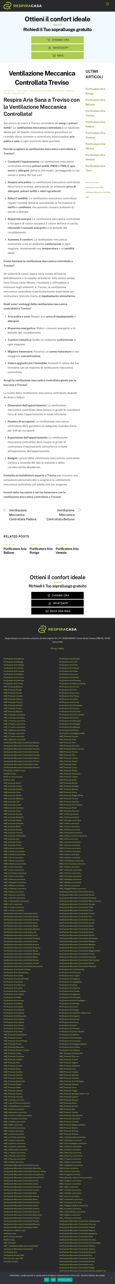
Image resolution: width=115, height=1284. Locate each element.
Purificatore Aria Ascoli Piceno (16, 979)
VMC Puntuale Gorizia (68, 783)
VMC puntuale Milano (12, 820)
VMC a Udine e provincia (69, 854)
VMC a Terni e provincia (69, 814)
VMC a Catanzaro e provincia (71, 1199)
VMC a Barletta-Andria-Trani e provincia (75, 1178)
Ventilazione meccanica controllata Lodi (20, 932)
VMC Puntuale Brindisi (68, 1106)
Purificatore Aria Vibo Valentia (71, 1032)
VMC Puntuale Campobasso (15, 1035)
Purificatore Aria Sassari (69, 1019)
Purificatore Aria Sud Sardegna (72, 1000)
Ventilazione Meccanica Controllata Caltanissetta (79, 1221)
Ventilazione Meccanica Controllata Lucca (76, 892)
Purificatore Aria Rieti (12, 997)
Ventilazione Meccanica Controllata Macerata (22, 1168)
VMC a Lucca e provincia (69, 826)
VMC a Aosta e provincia (14, 848)
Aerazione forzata (11, 1261)
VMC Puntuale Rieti (12, 1063)
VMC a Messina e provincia (70, 1153)
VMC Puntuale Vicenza (13, 696)
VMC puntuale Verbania (13, 823)
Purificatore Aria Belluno (14, 659)
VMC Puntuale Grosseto (69, 746)
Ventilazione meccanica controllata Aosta (21, 913)
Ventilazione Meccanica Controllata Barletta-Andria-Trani (82, 1271)
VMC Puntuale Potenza (68, 1134)
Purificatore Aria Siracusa (70, 972)
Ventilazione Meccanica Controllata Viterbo (21, 1190)
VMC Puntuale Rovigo (13, 690)
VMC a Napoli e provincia (14, 1140)
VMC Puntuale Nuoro (68, 1103)
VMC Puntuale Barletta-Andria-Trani (74, 1094)
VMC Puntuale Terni (67, 743)
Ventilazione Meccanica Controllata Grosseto (77, 898)
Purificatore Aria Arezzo (69, 668)
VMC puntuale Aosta (12, 783)
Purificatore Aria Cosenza (69, 1041)
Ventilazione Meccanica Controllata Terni (76, 910)
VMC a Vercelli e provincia (14, 898)
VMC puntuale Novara (13, 830)
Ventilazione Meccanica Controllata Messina (77, 1252)
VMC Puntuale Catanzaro (69, 1118)
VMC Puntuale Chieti (12, 1087)
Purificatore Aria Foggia (69, 1010)
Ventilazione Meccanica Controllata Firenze (77, 913)
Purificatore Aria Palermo (69, 988)
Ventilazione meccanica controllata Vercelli (21, 963)
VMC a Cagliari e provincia (70, 1181)
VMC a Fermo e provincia (14, 1109)
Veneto (20, 91)
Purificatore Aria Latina (13, 988)
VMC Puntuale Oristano (69, 1078)
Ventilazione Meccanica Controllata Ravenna (77, 957)
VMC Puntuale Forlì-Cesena (70, 805)
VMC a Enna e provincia (69, 1168)
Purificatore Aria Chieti (13, 1032)
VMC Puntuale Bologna (69, 786)
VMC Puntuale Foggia (68, 1091)
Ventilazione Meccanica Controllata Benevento (23, 1215)
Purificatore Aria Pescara (14, 1028)
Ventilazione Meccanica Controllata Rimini (76, 963)
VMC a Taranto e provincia (70, 1190)
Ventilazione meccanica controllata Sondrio (21, 920)
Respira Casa (9, 91)
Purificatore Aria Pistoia (69, 677)
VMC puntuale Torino (12, 845)
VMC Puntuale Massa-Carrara (71, 749)
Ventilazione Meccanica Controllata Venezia (21, 749)
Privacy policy (65, 1280)
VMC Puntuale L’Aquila (13, 1091)
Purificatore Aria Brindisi (69, 1004)
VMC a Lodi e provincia (13, 867)
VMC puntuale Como (12, 811)
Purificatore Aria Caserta (14, 1013)
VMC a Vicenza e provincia (14, 721)
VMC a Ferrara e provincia (70, 873)
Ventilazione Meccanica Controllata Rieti (20, 1193)
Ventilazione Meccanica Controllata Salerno (21, 1209)
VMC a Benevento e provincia (16, 1150)
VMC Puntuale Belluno (13, 687)
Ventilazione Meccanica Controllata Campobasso (24, 1174)
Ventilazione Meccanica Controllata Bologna (77, 941)
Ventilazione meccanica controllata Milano (21, 951)
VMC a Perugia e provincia (70, 820)
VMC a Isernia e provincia (14, 1100)
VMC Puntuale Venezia (13, 705)
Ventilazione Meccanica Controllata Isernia (21, 1165)
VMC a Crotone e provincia (70, 1209)
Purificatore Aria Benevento (15, 1016)
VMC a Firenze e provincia (70, 848)
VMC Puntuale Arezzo (68, 761)
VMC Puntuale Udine (67, 780)
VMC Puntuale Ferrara (68, 798)
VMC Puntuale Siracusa (69, 1056)
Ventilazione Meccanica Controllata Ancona (21, 1196)
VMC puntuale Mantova (13, 798)
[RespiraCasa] (23, 8)
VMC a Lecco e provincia (14, 870)
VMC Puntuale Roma (12, 1069)
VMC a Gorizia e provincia (69, 858)
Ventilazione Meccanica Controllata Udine (76, 932)
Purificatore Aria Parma (69, 730)
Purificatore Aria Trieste (69, 696)
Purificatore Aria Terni (68, 662)
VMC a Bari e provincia (68, 1187)
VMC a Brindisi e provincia (70, 1193)
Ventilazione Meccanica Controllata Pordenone (78, 938)
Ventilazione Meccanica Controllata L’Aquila (22, 1218)
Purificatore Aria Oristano (69, 997)
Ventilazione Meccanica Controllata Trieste (77, 929)
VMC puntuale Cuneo (12, 842)
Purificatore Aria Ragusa (69, 979)
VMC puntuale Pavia (12, 792)
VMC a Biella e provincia (14, 892)
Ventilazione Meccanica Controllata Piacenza (77, 966)
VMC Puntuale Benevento (14, 1081)
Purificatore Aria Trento (13, 684)
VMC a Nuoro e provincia (69, 1171)
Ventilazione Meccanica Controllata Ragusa (77, 1230)
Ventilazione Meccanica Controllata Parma (76, 948)
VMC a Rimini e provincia (69, 867)
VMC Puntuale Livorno (68, 758)
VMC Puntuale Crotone (68, 1131)
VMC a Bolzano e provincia (14, 739)
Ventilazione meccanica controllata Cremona (22, 938)
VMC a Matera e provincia (69, 1215)
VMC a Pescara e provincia (15, 1159)
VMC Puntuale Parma (68, 792)
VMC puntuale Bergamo (14, 817)
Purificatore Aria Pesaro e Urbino (17, 969)
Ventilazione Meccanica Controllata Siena (76, 926)
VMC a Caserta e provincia (14, 1146)
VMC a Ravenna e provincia (70, 876)
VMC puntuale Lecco (12, 805)
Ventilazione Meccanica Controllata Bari (75, 1255)
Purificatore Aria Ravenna (69, 711)
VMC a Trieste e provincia (69, 851)
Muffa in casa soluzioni (13, 777)
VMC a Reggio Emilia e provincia (72, 889)
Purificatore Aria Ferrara (69, 708)
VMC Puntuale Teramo (13, 1094)
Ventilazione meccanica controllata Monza (21, 926)
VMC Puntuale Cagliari (68, 1097)
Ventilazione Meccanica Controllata (98, 192)
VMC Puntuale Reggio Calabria (72, 1125)
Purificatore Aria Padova (14, 674)
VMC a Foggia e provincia (69, 1174)
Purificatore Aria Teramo (14, 1025)
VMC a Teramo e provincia (14, 1156)
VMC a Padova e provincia (14, 724)
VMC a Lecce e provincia (69, 1196)
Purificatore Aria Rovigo (13, 662)
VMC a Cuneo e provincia (14, 907)
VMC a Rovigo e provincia (14, 733)
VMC (25, 91)
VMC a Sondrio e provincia (14, 854)
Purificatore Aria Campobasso (16, 972)
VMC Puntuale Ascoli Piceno (15, 1041)
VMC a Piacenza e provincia (70, 870)
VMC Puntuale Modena (68, 789)
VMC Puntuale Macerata (14, 1047)
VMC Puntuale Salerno (13, 1075)
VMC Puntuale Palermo (69, 1084)
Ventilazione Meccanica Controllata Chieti (21, 1227)
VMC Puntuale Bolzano (13, 711)
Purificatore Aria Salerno (14, 1010)
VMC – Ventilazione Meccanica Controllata (21, 1246)
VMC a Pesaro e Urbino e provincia (18, 1115)
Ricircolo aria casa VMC (13, 1258)
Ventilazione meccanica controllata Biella (20, 957)
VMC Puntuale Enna (67, 1069)
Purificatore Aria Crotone (69, 1047)
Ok (46, 1280)
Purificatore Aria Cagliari (69, 1016)
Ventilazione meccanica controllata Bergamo (22, 948)
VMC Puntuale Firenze (68, 752)
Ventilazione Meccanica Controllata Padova (22, 514)
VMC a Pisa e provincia (68, 839)
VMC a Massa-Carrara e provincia (73, 836)
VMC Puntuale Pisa (67, 755)
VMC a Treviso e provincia (14, 727)
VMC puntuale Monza (12, 795)
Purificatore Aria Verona (13, 668)
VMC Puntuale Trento (12, 708)
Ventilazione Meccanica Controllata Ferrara (77, 954)
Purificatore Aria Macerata (14, 985)
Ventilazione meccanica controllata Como (20, 941)
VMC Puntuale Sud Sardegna (71, 1081)
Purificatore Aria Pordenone (70, 705)
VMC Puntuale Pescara (13, 1097)
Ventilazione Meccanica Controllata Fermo (21, 1181)
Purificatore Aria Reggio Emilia (72, 733)
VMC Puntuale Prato (67, 739)
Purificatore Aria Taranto (69, 1028)
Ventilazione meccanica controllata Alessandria (23, 966)
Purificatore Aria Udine (68, 699)
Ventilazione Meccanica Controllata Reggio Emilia (79, 951)
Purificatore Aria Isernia (13, 976)
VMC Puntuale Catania (68, 1072)
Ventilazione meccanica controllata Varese (21, 917)
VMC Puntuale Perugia (68, 736)
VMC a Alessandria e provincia (16, 901)
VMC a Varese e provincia (14, 851)
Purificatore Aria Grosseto (70, 680)
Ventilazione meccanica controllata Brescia (21, 945)
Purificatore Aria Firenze (69, 687)
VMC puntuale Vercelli (13, 833)
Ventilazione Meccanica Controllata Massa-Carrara (80, 901)
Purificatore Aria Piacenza (70, 721)
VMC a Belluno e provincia (14, 730)
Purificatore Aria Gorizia (69, 702)
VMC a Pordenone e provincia (71, 861)
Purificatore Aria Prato (68, 665)
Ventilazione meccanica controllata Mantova (22, 929)
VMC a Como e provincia (14, 876)
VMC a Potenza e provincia (70, 1218)
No (53, 1280)
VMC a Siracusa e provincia (70, 1156)
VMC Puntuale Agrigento (69, 1066)
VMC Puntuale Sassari (68, 1100)
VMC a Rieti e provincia (13, 1125)
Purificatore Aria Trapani (69, 976)
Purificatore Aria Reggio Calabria (73, 1044)
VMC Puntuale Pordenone (70, 774)
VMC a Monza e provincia (14, 861)
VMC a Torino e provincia (14, 910)
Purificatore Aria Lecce (68, 1007)
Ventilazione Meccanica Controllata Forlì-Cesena (79, 960)
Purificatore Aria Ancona (14, 1000)
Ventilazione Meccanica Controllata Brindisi (77, 1261)
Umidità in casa (10, 774)
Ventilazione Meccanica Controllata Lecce (76, 1265)
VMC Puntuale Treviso (13, 702)
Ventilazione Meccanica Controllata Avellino (22, 1202)
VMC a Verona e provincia (14, 718)
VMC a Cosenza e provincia (70, 1202)
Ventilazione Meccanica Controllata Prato (76, 907)
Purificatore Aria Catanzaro (70, 1038)
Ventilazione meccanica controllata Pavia (20, 923)
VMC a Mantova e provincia (15, 864)
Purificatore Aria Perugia (69, 659)
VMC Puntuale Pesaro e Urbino (16, 1050)
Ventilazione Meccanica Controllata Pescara (22, 1224)
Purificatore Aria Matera (69, 1035)
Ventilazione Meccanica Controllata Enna (76, 1237)
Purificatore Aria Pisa (68, 690)
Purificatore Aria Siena (68, 671)
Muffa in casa (9, 780)
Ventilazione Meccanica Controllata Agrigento (78, 1233)
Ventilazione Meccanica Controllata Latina (21, 1184)
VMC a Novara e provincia (14, 895)
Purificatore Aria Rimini (68, 718)
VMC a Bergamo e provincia (15, 882)
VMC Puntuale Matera (68, 1128)
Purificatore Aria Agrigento (70, 982)
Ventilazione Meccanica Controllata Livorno (77, 920)
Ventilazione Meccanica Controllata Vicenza (21, 755)
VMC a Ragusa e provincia (70, 1162)
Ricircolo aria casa (37, 91)
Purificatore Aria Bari (68, 1025)
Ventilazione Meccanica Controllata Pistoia (76, 895)
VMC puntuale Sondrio (13, 789)
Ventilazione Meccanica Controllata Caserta (22, 1212)
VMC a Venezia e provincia (14, 715)
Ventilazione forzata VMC (54, 91)
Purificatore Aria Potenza (69, 1050)
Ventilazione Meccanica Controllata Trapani (77, 1227)
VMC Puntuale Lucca (68, 767)
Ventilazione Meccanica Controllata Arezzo (76, 923)
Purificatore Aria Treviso (14, 677)
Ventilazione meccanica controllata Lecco (21, 935)
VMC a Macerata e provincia (15, 1112)
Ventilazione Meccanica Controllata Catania (77, 1249)
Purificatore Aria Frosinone (15, 991)
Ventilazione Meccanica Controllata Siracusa (77, 1224)
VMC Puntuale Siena (67, 764)
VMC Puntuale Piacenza (69, 811)
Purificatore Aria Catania (69, 991)
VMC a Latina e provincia (14, 1134)
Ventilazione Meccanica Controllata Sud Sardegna (80, 1243)
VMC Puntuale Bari (67, 1109)
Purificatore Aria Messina (69, 994)
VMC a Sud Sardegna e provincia (73, 1143)
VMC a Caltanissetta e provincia (72, 1137)
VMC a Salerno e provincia (14, 1143)
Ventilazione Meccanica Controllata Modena (77, 945)
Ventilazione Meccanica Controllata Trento (21, 764)
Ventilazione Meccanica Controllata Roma (21, 1199)
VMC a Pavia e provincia (13, 858)
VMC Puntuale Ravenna (69, 802)
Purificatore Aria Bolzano (14, 680)
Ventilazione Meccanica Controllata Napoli (21, 1205)
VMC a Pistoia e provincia (69, 830)
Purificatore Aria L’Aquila (14, 1022)
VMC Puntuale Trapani (68, 1059)
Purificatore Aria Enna (68, 985)
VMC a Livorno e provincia (70, 842)
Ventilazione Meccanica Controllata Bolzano (22, 767)
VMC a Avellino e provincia (14, 1137)
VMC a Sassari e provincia (70, 1184)
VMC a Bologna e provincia (70, 879)
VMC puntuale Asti (11, 839)
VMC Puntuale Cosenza (69, 1122)
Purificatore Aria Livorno (69, 693)
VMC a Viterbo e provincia (14, 1122)
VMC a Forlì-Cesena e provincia (72, 864)
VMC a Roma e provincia (14, 1131)
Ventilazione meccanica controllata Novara (21, 960)
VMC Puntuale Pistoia (68, 771)
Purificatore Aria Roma (13, 1004)
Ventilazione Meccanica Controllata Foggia (76, 1268)
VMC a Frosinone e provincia (15, 1118)
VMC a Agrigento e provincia (71, 1165)
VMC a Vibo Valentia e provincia (72, 1212)
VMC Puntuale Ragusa (68, 1063)
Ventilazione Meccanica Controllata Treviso (21, 761)
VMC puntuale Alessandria (15, 836)
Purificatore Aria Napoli (13, 1007)
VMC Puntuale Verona (13, 693)
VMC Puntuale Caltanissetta (71, 1053)
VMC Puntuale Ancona (13, 1066)
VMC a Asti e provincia (13, 904)
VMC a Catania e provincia (70, 1150)
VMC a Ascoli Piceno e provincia (17, 1103)
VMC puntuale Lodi (11, 802)
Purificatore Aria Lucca (68, 674)
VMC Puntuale (10, 1243)
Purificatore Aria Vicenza (14, 671)
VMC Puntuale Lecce (68, 1087)
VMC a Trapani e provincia (70, 1159)
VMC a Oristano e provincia (70, 1140)
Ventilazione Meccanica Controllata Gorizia (76, 935)
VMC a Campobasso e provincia (17, 1106)
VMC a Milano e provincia (14, 885)
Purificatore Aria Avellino (14, 1019)
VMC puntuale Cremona (13, 808)
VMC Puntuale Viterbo (13, 1059)
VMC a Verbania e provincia (15, 889)
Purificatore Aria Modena (69, 727)
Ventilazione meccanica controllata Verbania (22, 954)
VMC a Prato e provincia (69, 817)
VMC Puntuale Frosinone (14, 1056)
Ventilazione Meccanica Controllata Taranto (77, 1258)
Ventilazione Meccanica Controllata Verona (21, 752)
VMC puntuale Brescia (13, 814)
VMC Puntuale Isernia (13, 1038)
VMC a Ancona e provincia (14, 1128)
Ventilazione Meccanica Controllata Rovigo (21, 746)
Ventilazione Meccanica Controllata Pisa (75, 917)
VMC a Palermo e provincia (70, 1146)
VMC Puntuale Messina (69, 1075)
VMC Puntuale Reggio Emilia (71, 795)
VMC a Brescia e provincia (14, 879)
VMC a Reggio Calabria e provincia (73, 1205)
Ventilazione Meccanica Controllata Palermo (77, 1246)
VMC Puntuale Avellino (13, 1072)
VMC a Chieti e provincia (14, 1162)
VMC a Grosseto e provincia (70, 833)
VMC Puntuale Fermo (12, 1044)
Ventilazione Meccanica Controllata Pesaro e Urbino (25, 1171)
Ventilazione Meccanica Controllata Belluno (61, 514)
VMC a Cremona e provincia (15, 873)
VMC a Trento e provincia (14, 736)
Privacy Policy (57, 648)
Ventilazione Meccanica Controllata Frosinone (22, 1187)
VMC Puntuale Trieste (68, 777)
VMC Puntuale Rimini (68, 808)
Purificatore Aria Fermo (13, 982)
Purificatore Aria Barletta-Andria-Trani (75, 1013)
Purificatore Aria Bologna (69, 724)
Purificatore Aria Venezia (14, 665)
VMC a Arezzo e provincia (69, 845)
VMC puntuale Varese (13, 786)
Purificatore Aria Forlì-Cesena (71, 715)
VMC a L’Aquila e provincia (14, 1153)
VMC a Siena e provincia (69, 823)
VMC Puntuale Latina (12, 1053)
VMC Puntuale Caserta (13, 1078)
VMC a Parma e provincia (69, 885)
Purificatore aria (10, 1252)
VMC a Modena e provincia (70, 882)
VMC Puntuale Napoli (12, 1084)
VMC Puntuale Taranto (68, 1112)
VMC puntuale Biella (12, 826)
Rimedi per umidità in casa (14, 771)
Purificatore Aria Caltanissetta (71, 969)
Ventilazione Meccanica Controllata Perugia (77, 904)
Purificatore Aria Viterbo (14, 994)
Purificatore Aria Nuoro (68, 1022)
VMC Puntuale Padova (13, 699)
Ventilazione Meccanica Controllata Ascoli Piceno (24, 1178)
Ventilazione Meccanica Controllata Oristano (77, 1240)
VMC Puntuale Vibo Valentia (71, 1115)
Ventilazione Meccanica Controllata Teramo (21, 1221)
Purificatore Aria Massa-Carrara (72, 684)
